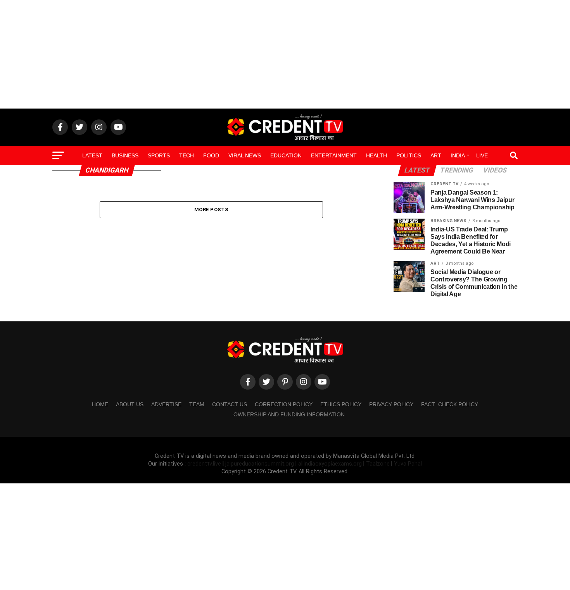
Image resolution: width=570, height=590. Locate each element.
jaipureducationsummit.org (260, 464)
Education (286, 155)
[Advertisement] (285, 54)
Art (435, 155)
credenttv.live (205, 464)
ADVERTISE (166, 404)
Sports (159, 155)
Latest (92, 155)
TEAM (196, 404)
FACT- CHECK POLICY (449, 404)
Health (376, 155)
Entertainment (334, 155)
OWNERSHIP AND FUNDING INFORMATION (289, 414)
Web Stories (285, 176)
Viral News (244, 155)
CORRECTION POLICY (284, 404)
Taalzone (378, 464)
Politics (408, 155)
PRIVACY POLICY (391, 404)
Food (211, 155)
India (458, 155)
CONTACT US (229, 404)
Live (482, 155)
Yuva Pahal (408, 464)
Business (125, 155)
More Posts (211, 209)
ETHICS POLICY (340, 404)
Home (100, 404)
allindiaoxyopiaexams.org (330, 464)
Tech (186, 155)
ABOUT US (129, 404)
